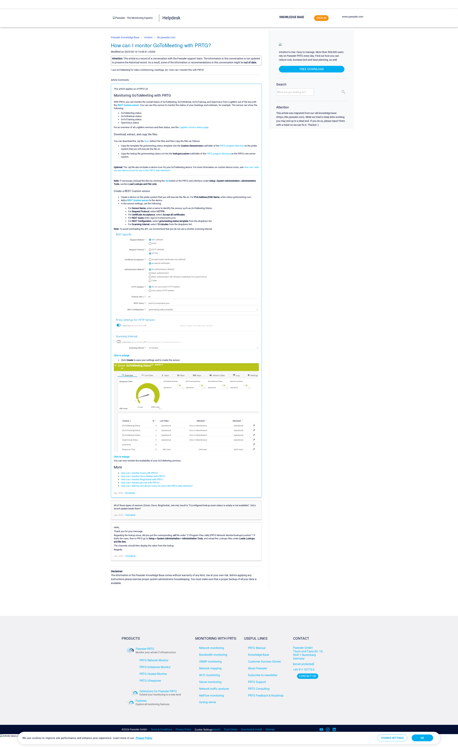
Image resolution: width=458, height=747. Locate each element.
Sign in (321, 18)
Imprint (216, 729)
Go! (167, 180)
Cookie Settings (203, 729)
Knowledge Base (291, 17)
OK (422, 737)
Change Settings (392, 737)
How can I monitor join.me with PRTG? (140, 482)
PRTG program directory (232, 145)
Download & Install (251, 729)
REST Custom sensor (128, 105)
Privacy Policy (183, 729)
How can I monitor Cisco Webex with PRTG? (143, 476)
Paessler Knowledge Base (125, 37)
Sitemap (270, 729)
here (146, 141)
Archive (148, 37)
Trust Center (231, 729)
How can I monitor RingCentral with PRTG (142, 479)
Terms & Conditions (161, 729)
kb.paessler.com (166, 37)
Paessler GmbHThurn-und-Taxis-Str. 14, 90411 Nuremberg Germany (308, 653)
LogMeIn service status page (193, 127)
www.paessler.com (352, 16)
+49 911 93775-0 (304, 669)
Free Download (312, 69)
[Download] (222, 337)
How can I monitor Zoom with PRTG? (139, 473)
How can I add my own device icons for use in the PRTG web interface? (157, 486)
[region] (229, 738)
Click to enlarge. (122, 355)
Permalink (130, 493)
